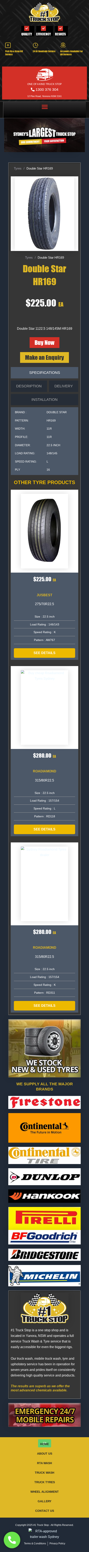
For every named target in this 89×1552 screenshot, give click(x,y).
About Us (44, 1453)
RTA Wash (44, 1463)
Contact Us (44, 1510)
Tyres (18, 168)
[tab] (44, 372)
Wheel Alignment (44, 1491)
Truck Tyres (44, 1482)
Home (44, 1444)
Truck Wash (44, 1472)
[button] (45, 107)
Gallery (44, 1501)
